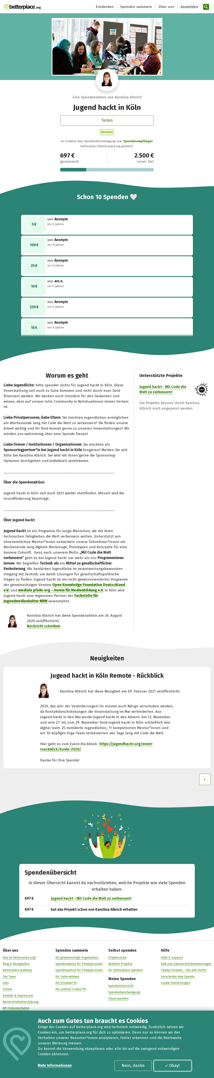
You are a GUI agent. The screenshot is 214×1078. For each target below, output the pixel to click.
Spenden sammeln (136, 7)
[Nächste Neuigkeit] (204, 779)
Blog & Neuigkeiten (16, 964)
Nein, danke (133, 1065)
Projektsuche (117, 957)
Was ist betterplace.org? (19, 957)
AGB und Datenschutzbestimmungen (186, 964)
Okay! (174, 1065)
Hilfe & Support (172, 957)
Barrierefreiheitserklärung (21, 1002)
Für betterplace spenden (125, 970)
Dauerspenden (118, 998)
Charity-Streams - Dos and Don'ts (183, 970)
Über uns (166, 7)
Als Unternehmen (67, 976)
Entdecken (105, 7)
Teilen (107, 120)
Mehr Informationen (55, 1065)
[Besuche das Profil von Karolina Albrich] (107, 80)
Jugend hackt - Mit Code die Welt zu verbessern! (91, 898)
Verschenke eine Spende (178, 976)
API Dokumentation (16, 1008)
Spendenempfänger (138, 141)
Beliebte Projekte (120, 964)
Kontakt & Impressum (18, 995)
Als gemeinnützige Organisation (76, 957)
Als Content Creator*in (70, 989)
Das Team (9, 976)
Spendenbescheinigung (124, 992)
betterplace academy (17, 970)
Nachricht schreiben (43, 626)
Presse (7, 989)
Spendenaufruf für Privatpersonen (79, 970)
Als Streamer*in (66, 983)
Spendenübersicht (121, 986)
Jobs (6, 983)
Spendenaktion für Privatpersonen (79, 964)
